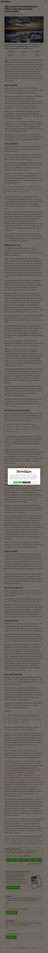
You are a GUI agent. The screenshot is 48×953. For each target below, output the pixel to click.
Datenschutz (33, 478)
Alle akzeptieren (17, 482)
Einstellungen (34, 482)
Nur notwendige (26, 482)
